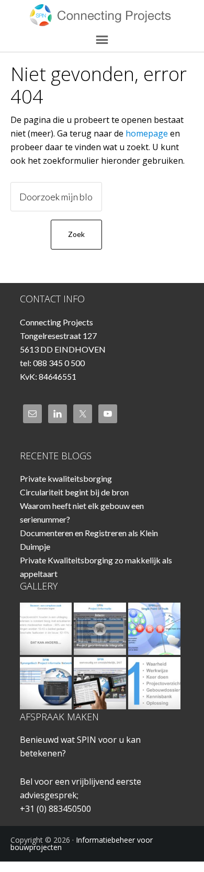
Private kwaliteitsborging (66, 478)
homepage (147, 133)
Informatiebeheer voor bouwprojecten (102, 15)
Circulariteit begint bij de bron (74, 492)
